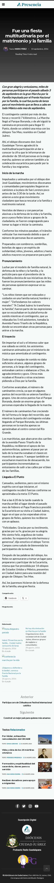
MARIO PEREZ (21, 49)
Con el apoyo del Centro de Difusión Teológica (27, 878)
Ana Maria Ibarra (13, 774)
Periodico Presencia (14, 757)
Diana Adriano (12, 743)
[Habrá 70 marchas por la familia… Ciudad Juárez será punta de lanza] (12, 633)
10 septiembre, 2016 (39, 49)
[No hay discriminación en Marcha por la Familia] (37, 639)
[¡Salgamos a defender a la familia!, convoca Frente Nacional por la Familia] (12, 661)
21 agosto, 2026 (26, 743)
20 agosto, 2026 (28, 788)
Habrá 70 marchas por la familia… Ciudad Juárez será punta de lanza (12, 643)
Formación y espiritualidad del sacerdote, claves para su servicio (18, 766)
